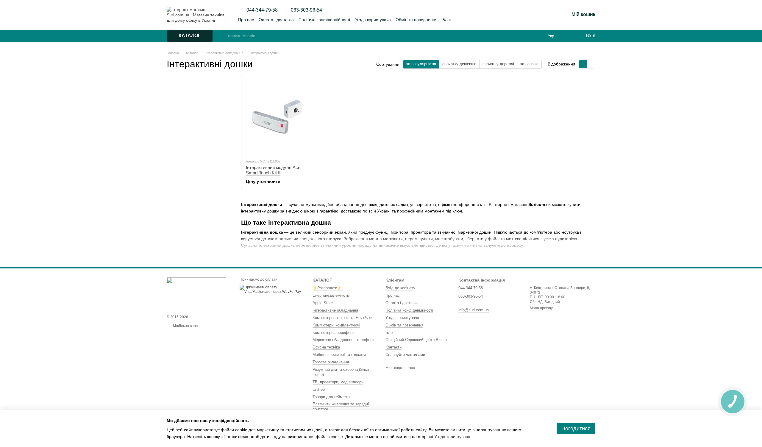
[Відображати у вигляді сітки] (583, 64)
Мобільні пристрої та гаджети (339, 354)
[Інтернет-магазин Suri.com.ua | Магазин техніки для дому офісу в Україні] (196, 292)
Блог (446, 19)
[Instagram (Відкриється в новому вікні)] (523, 14)
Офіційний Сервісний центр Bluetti (416, 339)
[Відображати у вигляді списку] (591, 64)
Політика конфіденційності (324, 19)
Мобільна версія (186, 326)
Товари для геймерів (331, 397)
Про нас (246, 19)
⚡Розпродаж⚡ (327, 288)
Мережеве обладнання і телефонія (344, 339)
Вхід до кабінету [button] (400, 288)
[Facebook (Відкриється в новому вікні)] (531, 14)
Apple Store (323, 303)
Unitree (319, 389)
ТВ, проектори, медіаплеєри (338, 382)
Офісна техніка (326, 347)
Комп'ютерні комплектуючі (336, 325)
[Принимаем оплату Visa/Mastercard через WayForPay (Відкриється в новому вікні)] (272, 289)
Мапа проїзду (541, 308)
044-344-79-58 (262, 10)
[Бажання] (569, 36)
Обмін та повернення (417, 19)
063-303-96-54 (306, 10)
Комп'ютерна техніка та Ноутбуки (342, 317)
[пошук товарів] (223, 35)
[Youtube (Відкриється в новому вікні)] (538, 14)
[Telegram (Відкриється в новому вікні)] (545, 14)
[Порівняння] (381, 36)
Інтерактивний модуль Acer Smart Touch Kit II (274, 170)
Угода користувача (373, 19)
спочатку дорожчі (498, 64)
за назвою (529, 64)
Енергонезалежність (331, 295)
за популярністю (421, 64)
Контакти (393, 347)
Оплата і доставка (276, 19)
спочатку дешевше (459, 64)
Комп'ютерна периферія (334, 332)
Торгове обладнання (331, 362)
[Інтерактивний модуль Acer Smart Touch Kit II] (276, 116)
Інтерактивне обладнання (335, 310)
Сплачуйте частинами (405, 354)
